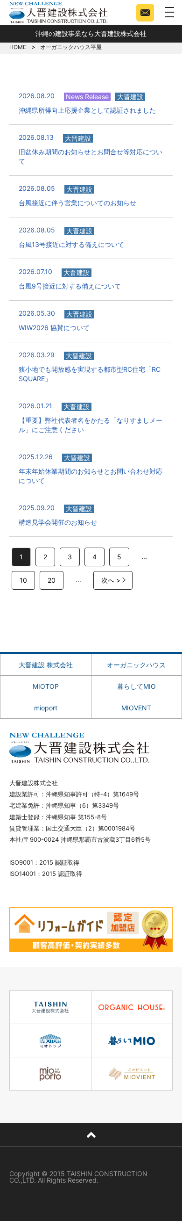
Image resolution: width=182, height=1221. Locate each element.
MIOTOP (46, 686)
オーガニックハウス (136, 665)
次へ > (110, 580)
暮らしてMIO (136, 686)
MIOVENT (136, 708)
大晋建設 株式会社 (46, 665)
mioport (45, 708)
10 (23, 580)
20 (52, 580)
